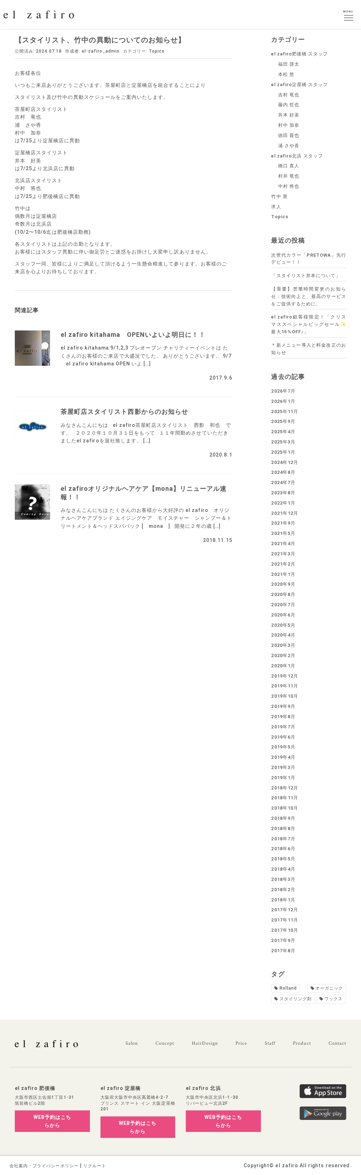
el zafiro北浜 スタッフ (297, 156)
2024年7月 (283, 482)
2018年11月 (284, 797)
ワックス (333, 998)
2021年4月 (283, 543)
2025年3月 (283, 442)
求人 (276, 206)
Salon (132, 1043)
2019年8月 (283, 716)
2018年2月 (283, 889)
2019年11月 (284, 685)
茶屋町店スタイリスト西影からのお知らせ (124, 411)
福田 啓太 (288, 64)
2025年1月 (283, 452)
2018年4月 (283, 869)
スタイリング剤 (296, 998)
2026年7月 (283, 391)
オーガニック (329, 988)
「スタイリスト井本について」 (306, 275)
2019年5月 (283, 747)
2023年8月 (283, 492)
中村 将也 (288, 186)
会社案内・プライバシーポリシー (44, 1165)
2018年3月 (283, 879)
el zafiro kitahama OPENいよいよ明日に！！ (133, 334)
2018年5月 (283, 858)
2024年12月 (284, 462)
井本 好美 (288, 115)
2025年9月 (283, 421)
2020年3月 (283, 645)
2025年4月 (283, 431)
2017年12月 (284, 909)
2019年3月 (283, 767)
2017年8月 (283, 950)
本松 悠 (286, 74)
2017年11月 (284, 920)
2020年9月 (283, 584)
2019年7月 (283, 726)
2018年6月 (283, 848)
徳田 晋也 (288, 135)
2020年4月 (283, 635)
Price (241, 1043)
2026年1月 (283, 401)
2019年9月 (283, 706)
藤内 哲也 (288, 104)
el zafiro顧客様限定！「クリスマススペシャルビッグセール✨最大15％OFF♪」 (308, 324)
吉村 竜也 (288, 94)
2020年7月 (283, 604)
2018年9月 (283, 818)
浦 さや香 (288, 145)
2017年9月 (283, 940)
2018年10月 (284, 808)
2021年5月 (283, 533)
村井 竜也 (288, 176)
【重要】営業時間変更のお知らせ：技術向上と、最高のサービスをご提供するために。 (308, 296)
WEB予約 (52, 1121)
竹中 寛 (279, 196)
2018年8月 (283, 828)
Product (302, 1043)
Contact (337, 1043)
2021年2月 (283, 564)
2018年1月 (283, 899)
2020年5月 (283, 625)
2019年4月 (283, 757)
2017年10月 (284, 930)
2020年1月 (283, 665)
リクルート (94, 1165)
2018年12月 (284, 788)
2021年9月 (283, 523)
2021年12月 (284, 513)
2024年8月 (283, 472)
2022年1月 (283, 503)
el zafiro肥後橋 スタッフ (299, 53)
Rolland (288, 988)
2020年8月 (283, 594)
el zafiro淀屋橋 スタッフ (299, 84)
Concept (164, 1043)
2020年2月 (283, 655)
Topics (157, 51)
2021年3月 (283, 553)
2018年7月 (283, 838)
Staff (270, 1043)
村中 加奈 (288, 125)
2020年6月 (283, 615)
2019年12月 (284, 676)
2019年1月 (283, 777)
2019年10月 (284, 696)
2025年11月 (284, 411)
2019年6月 (283, 737)
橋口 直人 (288, 165)
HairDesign (205, 1043)
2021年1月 (283, 574)
